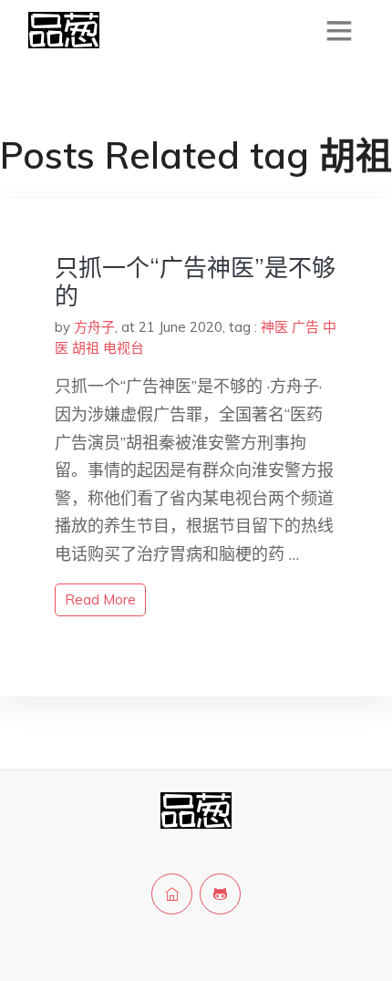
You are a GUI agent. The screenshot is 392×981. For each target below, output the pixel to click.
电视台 (123, 347)
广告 (305, 327)
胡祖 (85, 347)
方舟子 (94, 327)
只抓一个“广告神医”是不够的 (195, 282)
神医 (274, 327)
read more (100, 599)
